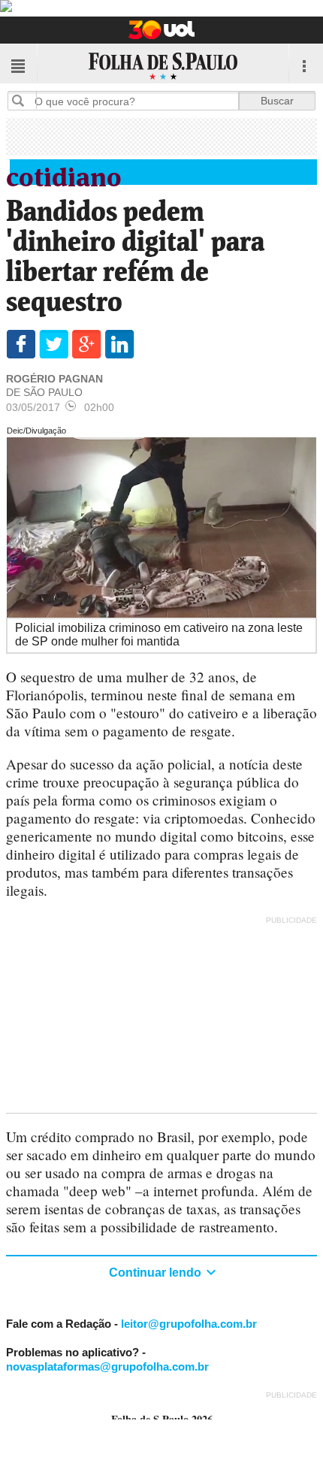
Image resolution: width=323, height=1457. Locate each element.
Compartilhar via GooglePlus (86, 344)
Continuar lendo (156, 1272)
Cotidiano (64, 175)
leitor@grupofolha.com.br (189, 1323)
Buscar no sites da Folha (24, 100)
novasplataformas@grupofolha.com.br (107, 1366)
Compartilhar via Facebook (20, 344)
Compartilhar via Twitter (53, 344)
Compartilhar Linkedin (119, 344)
